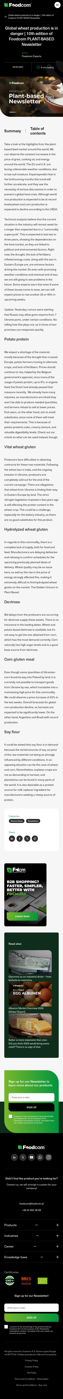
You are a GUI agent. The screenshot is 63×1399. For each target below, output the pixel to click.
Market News (17, 821)
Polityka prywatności (26, 1354)
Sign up (31, 1107)
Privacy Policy (31, 1360)
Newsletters (33, 821)
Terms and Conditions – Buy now (31, 1385)
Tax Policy (31, 1372)
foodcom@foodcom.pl (31, 1203)
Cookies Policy (32, 1366)
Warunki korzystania (46, 1354)
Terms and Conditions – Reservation (31, 1378)
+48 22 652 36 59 (31, 1210)
